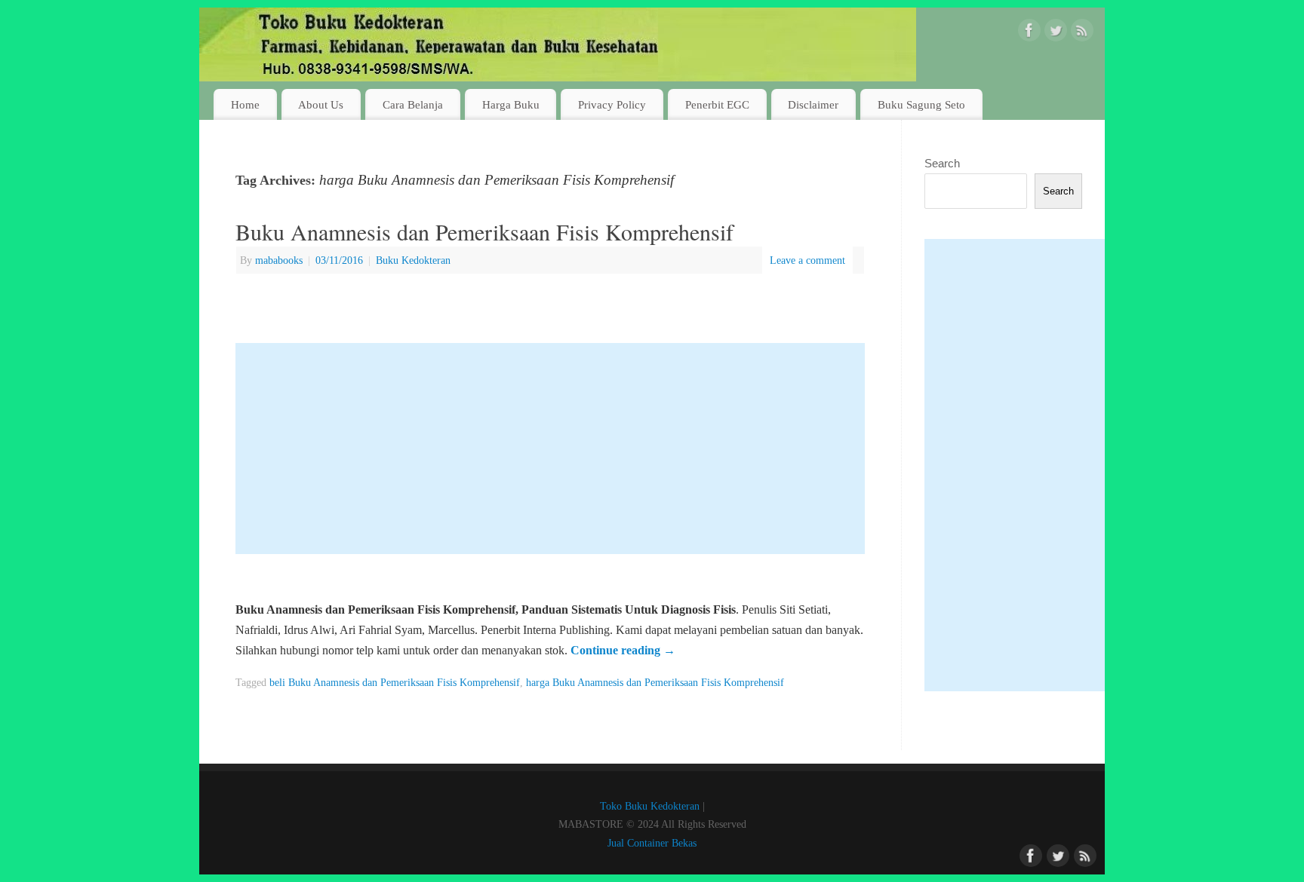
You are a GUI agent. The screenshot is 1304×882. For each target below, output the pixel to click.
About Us (320, 104)
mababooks (279, 260)
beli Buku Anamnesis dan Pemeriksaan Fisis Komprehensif (394, 682)
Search (942, 163)
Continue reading (622, 650)
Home (245, 104)
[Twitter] (1055, 33)
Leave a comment (807, 260)
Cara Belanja (413, 104)
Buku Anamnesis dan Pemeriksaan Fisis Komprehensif (484, 231)
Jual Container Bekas (652, 843)
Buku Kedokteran (413, 260)
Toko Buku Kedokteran (650, 806)
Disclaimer (813, 104)
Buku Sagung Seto (921, 104)
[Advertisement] (550, 448)
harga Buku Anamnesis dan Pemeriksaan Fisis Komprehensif (655, 682)
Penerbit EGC (717, 104)
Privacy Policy (612, 104)
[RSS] (1082, 33)
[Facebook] (1029, 33)
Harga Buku (511, 104)
